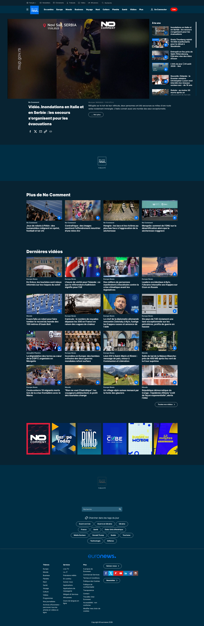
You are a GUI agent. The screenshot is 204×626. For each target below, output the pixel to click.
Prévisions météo (69, 575)
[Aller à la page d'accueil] (34, 10)
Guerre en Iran (85, 524)
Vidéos (133, 9)
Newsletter (110, 580)
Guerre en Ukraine (104, 524)
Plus (85, 565)
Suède (113, 535)
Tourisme (126, 535)
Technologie (95, 541)
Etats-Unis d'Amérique (114, 529)
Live (174, 9)
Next (98, 9)
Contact (86, 593)
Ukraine (122, 524)
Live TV (66, 569)
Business (79, 9)
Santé (124, 9)
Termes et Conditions (91, 578)
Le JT (65, 572)
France (84, 529)
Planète (115, 9)
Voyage (89, 9)
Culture (106, 9)
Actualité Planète (33, 353)
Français (31, 3)
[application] (78, 59)
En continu (48, 9)
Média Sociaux (80, 535)
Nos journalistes (49, 601)
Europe (59, 9)
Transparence (88, 590)
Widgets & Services (70, 594)
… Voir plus (96, 115)
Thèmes (46, 565)
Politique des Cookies (91, 581)
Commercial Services (91, 575)
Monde (69, 9)
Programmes (48, 598)
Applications (68, 585)
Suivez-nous (68, 582)
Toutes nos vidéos (165, 404)
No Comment (31, 222)
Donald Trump (98, 535)
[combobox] (114, 3)
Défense (110, 541)
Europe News (31, 279)
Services (66, 565)
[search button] (103, 3)
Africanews (67, 597)
